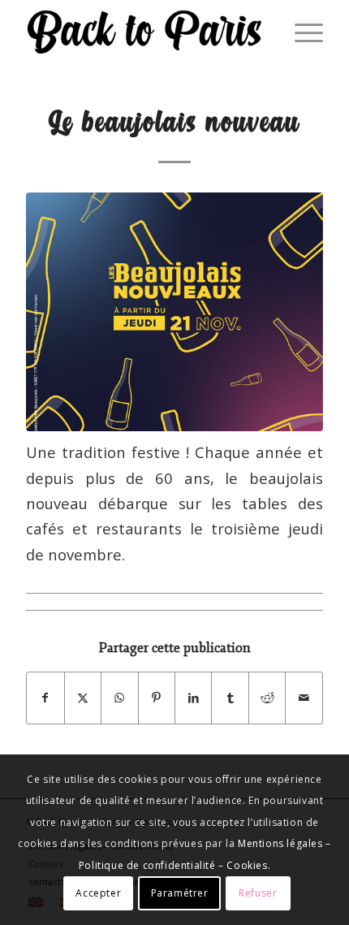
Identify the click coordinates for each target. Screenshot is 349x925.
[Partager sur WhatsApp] (119, 697)
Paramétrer (180, 893)
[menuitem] (300, 32)
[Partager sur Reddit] (267, 697)
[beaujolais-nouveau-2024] (174, 311)
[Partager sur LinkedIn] (193, 697)
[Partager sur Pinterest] (156, 697)
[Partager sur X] (83, 697)
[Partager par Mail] (303, 697)
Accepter (98, 893)
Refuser (258, 893)
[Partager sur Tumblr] (230, 697)
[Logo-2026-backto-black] (144, 32)
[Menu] (300, 32)
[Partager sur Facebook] (45, 697)
